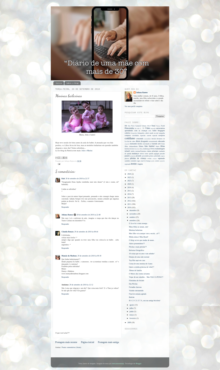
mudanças (135, 154)
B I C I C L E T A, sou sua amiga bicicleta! (144, 301)
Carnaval (138, 126)
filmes (141, 146)
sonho (153, 161)
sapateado (161, 158)
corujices (161, 135)
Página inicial (87, 342)
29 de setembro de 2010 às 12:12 (81, 285)
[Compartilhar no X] (61, 157)
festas (163, 144)
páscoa (127, 158)
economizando (153, 141)
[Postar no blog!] (59, 157)
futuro (157, 146)
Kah (63, 179)
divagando (144, 141)
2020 (129, 184)
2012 (129, 201)
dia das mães (131, 141)
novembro (133, 214)
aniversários (160, 128)
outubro (132, 217)
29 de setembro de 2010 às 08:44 (86, 232)
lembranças (146, 149)
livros (152, 149)
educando (161, 141)
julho (131, 308)
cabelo (147, 133)
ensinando (133, 144)
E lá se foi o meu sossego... (139, 223)
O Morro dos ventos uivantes (139, 274)
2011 (129, 204)
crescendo (139, 139)
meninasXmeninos (141, 151)
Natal (153, 126)
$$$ (126, 126)
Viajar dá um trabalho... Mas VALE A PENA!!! (146, 277)
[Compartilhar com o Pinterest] (66, 157)
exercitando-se (147, 144)
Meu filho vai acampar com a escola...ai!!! (144, 233)
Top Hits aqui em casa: (137, 260)
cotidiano (130, 138)
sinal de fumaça (145, 161)
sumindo (162, 161)
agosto (132, 305)
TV (143, 128)
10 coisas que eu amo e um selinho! (142, 254)
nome (146, 154)
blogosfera (134, 133)
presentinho (145, 156)
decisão (154, 139)
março (131, 315)
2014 (129, 194)
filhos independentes (131, 146)
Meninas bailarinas (135, 230)
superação (128, 164)
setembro (132, 220)
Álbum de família (135, 270)
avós (149, 131)
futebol (151, 146)
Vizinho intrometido (136, 291)
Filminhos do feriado (136, 281)
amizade (153, 128)
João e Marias (86, 151)
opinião (151, 154)
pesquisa (132, 156)
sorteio (157, 161)
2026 (129, 174)
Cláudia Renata (67, 232)
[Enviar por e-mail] (56, 157)
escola (140, 144)
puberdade (157, 156)
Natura (158, 126)
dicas (138, 141)
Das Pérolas (133, 284)
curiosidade (147, 138)
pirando (138, 156)
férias (162, 146)
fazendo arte (156, 144)
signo (138, 161)
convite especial (152, 135)
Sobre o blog (72, 83)
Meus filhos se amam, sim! (138, 227)
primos (151, 156)
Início (59, 83)
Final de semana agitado (137, 294)
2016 (129, 187)
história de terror (130, 149)
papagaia (156, 154)
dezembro (133, 210)
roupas (155, 158)
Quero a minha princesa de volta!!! (141, 267)
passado (162, 154)
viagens (140, 164)
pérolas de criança (138, 158)
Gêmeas (144, 126)
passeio (127, 156)
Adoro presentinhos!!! (137, 244)
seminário (133, 161)
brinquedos (141, 133)
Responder (65, 207)
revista (149, 158)
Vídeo (147, 128)
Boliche (131, 297)
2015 (129, 191)
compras (128, 135)
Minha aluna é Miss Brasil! (138, 237)
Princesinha (129, 128)
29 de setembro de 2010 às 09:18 (89, 256)
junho (131, 311)
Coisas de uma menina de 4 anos (140, 264)
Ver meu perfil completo (133, 106)
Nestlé (163, 126)
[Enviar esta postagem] (58, 164)
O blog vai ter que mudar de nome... (142, 240)
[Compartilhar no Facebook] (64, 157)
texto (134, 163)
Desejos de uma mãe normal (139, 257)
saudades (127, 161)
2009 (129, 322)
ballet (154, 131)
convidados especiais (139, 135)
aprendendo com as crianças (136, 131)
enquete (127, 144)
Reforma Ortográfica (136, 250)
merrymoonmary (118, 364)
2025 (129, 177)
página (163, 156)
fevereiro (132, 318)
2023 (129, 181)
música (142, 154)
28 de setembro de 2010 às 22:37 (77, 179)
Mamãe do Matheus (69, 256)
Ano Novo (131, 126)
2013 (129, 198)
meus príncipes (152, 151)
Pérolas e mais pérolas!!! (138, 247)
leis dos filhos (139, 149)
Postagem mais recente (66, 342)
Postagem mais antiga (108, 342)
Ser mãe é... (138, 128)
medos (133, 151)
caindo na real (153, 133)
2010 (129, 207)
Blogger (138, 364)
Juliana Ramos (67, 215)
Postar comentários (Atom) (71, 347)
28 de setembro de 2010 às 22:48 (88, 215)
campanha (162, 133)
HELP (149, 126)
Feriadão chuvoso (135, 287)
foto (146, 146)
